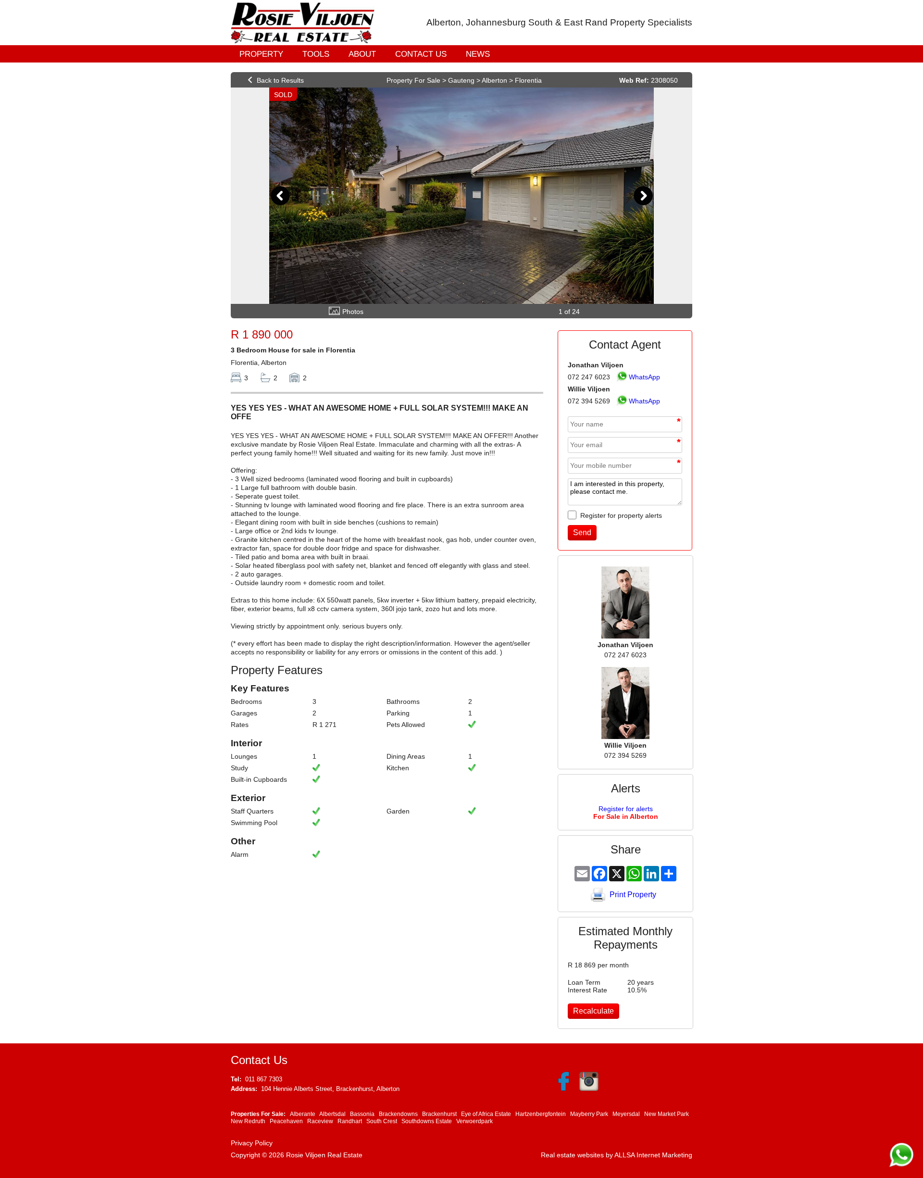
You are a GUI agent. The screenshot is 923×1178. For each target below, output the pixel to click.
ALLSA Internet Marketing (653, 1155)
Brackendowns (398, 1114)
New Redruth (248, 1121)
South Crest (381, 1121)
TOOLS (315, 54)
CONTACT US (421, 54)
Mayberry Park (589, 1114)
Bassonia (362, 1114)
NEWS (478, 54)
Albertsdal (332, 1114)
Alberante (302, 1114)
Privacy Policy (252, 1143)
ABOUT (362, 54)
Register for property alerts (620, 515)
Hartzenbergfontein (540, 1114)
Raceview (320, 1121)
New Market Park (666, 1114)
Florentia (528, 80)
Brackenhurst (439, 1114)
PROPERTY (261, 54)
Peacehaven (286, 1121)
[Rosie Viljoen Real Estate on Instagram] (588, 1088)
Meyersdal (626, 1114)
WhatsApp (644, 377)
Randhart (349, 1121)
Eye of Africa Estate (486, 1114)
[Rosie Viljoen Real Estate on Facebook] (563, 1088)
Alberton (494, 80)
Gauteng (461, 80)
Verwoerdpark (474, 1121)
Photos (352, 311)
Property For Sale (413, 80)
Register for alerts (625, 812)
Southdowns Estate (426, 1121)
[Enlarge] (461, 196)
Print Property (633, 894)
